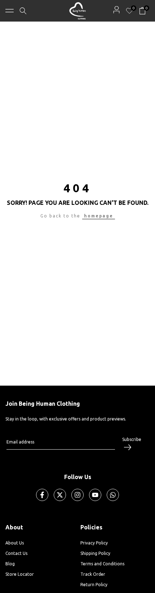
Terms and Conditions (102, 563)
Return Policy (93, 584)
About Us (14, 543)
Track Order (92, 574)
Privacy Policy (94, 543)
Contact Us (16, 553)
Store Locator (19, 574)
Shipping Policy (95, 553)
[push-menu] (9, 11)
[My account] (116, 9)
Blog (10, 563)
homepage (98, 215)
